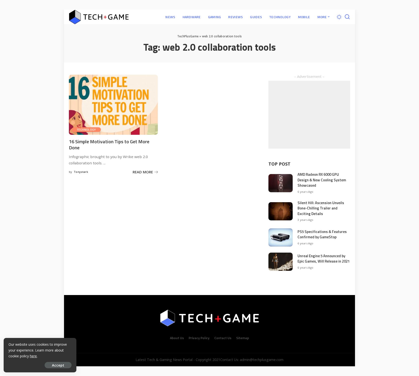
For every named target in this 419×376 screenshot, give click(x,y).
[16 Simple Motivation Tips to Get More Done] (113, 105)
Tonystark (81, 172)
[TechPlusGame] (99, 17)
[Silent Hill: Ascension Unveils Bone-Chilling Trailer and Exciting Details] (280, 211)
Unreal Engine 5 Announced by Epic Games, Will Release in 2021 (324, 258)
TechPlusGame (188, 36)
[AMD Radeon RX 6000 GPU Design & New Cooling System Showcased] (280, 183)
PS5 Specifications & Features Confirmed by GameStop (322, 234)
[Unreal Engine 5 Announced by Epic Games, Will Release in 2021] (280, 262)
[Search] (347, 17)
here (33, 356)
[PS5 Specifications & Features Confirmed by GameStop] (280, 237)
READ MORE (143, 171)
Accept (58, 365)
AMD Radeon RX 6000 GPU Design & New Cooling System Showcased (322, 180)
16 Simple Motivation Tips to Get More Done (109, 144)
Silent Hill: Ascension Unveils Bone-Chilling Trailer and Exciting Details (321, 208)
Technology (86, 129)
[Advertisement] (309, 115)
